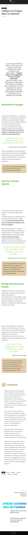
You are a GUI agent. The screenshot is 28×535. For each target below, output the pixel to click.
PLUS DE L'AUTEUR (14, 507)
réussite (9, 474)
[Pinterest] (10, 19)
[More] (17, 19)
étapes (7, 472)
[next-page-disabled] (5, 526)
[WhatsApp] (13, 19)
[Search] (26, 2)
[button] (2, 2)
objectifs (4, 474)
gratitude (13, 472)
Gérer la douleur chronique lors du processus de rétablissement (18, 520)
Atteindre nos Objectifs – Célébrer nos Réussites (20, 494)
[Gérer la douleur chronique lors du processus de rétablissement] (5, 520)
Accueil (3, 5)
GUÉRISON (8, 5)
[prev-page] (3, 526)
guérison (19, 472)
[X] (6, 19)
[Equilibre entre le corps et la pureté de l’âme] (5, 512)
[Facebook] (3, 19)
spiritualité (15, 474)
